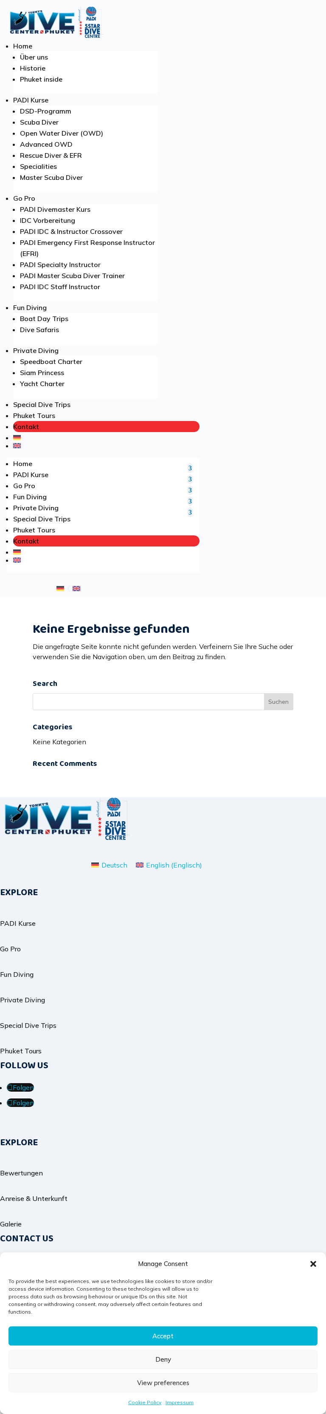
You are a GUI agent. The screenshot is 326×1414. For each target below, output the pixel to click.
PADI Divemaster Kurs (55, 209)
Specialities (38, 166)
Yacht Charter (42, 383)
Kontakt (26, 426)
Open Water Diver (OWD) (61, 133)
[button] (313, 1264)
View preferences (163, 1383)
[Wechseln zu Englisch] (106, 445)
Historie (32, 68)
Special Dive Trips (41, 404)
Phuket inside (41, 79)
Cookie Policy (144, 1402)
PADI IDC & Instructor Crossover (71, 231)
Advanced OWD (46, 144)
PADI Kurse (30, 100)
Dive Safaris (39, 329)
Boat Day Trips (44, 318)
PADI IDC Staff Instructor (60, 286)
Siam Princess (42, 372)
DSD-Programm (45, 111)
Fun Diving (30, 307)
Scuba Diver (39, 122)
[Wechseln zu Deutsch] (60, 588)
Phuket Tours (34, 415)
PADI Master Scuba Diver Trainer (72, 275)
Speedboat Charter (51, 361)
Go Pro (24, 198)
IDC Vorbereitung (47, 220)
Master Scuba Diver (51, 177)
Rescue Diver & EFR (51, 155)
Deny (163, 1359)
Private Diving (36, 350)
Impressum (180, 1402)
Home (22, 46)
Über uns (34, 57)
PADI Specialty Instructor (60, 264)
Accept (163, 1336)
